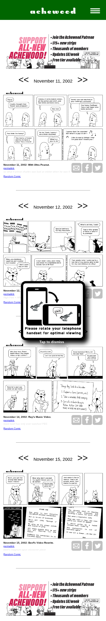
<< (23, 79)
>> (82, 79)
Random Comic (12, 176)
